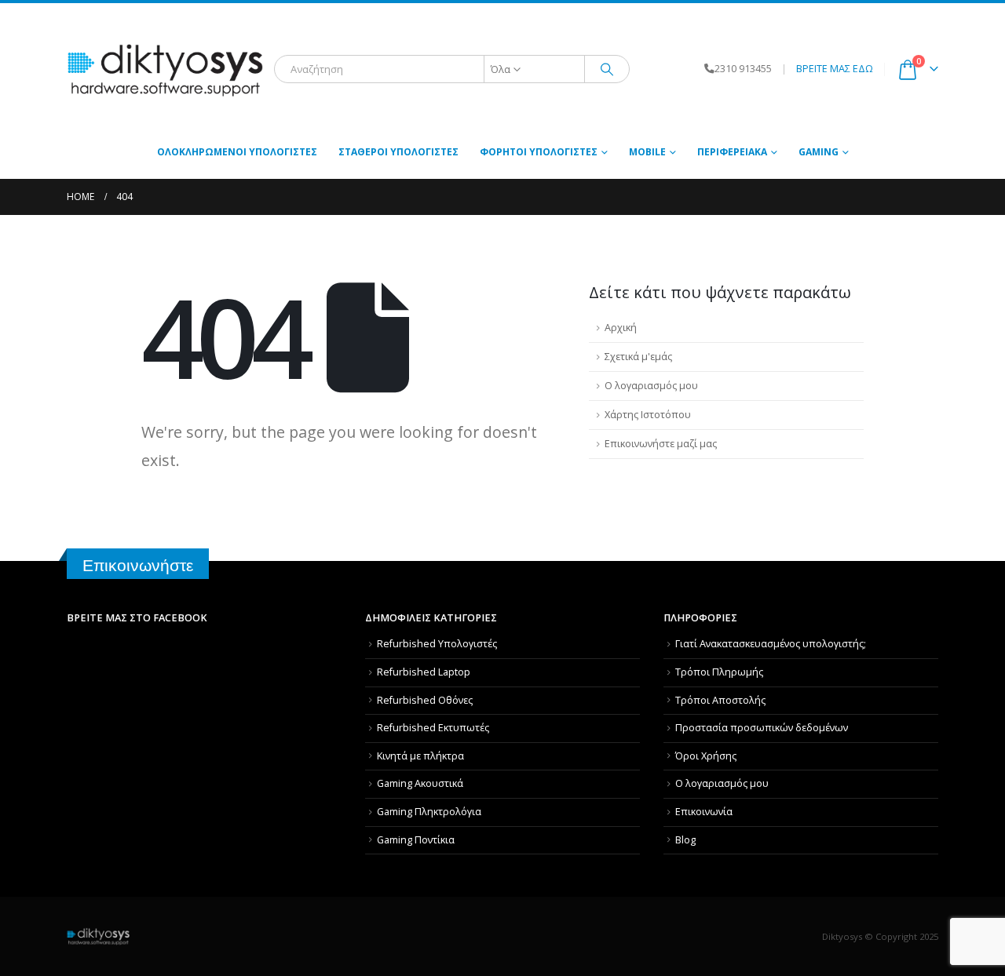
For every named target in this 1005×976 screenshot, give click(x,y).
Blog (685, 840)
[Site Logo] (165, 69)
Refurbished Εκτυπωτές (433, 727)
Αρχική (621, 327)
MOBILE (647, 151)
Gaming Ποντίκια (416, 840)
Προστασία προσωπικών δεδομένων (761, 727)
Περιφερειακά (732, 151)
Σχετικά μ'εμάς (638, 356)
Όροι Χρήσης (705, 756)
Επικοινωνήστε (137, 565)
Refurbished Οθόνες (425, 700)
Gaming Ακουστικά (420, 783)
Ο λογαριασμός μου (651, 385)
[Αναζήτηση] (607, 69)
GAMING (819, 151)
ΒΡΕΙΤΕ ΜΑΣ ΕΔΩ (834, 68)
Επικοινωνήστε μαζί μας (661, 443)
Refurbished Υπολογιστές (437, 643)
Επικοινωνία (704, 811)
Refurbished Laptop (423, 672)
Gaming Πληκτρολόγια (429, 811)
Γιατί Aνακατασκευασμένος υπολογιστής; (770, 643)
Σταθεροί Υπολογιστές (398, 151)
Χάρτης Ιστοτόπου (648, 414)
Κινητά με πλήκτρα (420, 756)
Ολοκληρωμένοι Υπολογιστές (237, 151)
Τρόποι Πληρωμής (719, 672)
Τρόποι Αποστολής (720, 700)
